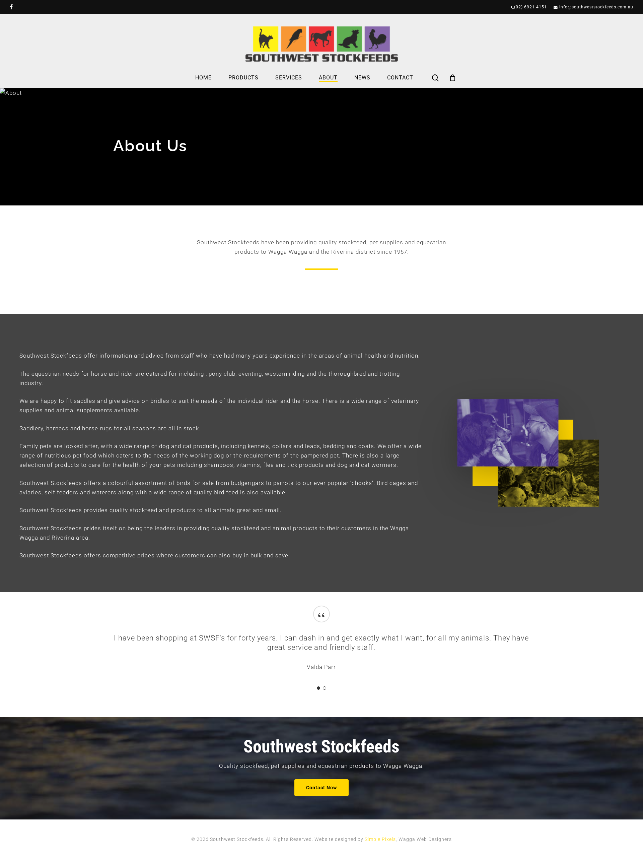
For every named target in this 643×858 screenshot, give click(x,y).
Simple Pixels (380, 839)
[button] (321, 787)
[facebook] (11, 7)
